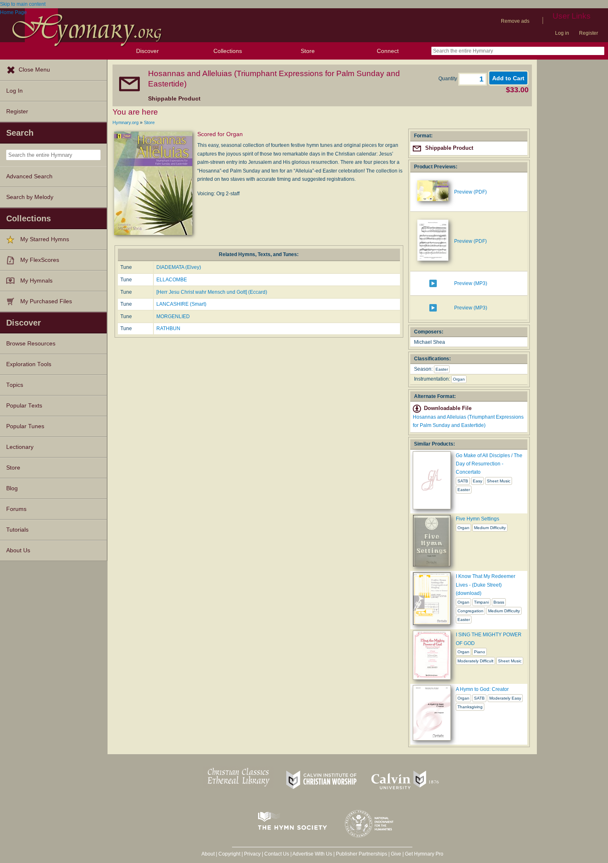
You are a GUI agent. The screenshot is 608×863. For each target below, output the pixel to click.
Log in (562, 33)
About (208, 854)
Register (588, 33)
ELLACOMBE (171, 280)
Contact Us (276, 854)
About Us (18, 550)
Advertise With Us (312, 854)
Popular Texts (24, 406)
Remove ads (515, 21)
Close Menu (34, 70)
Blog (12, 488)
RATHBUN (168, 328)
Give (396, 854)
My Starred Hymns (44, 239)
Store (308, 51)
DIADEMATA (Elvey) (178, 267)
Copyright (229, 854)
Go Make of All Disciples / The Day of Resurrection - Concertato (489, 464)
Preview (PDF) (470, 192)
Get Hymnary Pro (424, 854)
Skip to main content (22, 4)
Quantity (448, 79)
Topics (14, 385)
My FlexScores (39, 260)
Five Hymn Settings (477, 519)
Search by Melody (29, 197)
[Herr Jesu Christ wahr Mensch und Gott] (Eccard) (211, 292)
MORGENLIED (173, 316)
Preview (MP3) (470, 283)
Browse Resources (30, 343)
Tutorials (17, 530)
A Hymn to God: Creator (482, 689)
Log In (14, 91)
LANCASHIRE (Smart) (181, 304)
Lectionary (20, 447)
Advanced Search (29, 176)
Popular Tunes (25, 426)
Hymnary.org (126, 122)
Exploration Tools (28, 364)
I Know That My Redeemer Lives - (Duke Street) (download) (485, 584)
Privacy (252, 854)
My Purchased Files (46, 301)
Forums (16, 509)
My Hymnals (36, 281)
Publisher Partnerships (361, 854)
